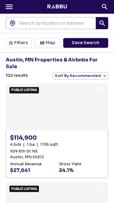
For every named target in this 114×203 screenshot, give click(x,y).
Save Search (85, 42)
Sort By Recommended (78, 75)
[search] (102, 23)
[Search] (104, 6)
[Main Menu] (9, 6)
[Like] (99, 90)
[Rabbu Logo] (56, 7)
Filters (21, 42)
